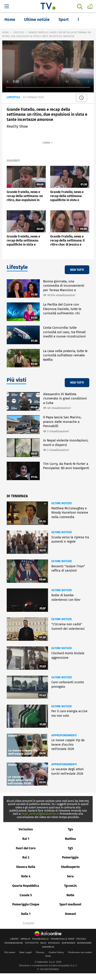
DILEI (43, 943)
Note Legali (25, 952)
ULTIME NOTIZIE (61, 503)
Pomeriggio (70, 857)
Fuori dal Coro (25, 848)
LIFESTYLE (18, 32)
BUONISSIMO (84, 943)
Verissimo (26, 829)
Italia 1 (26, 914)
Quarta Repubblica (25, 886)
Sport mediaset (70, 904)
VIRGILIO (25, 939)
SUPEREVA (48, 947)
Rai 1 (25, 839)
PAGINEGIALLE (40, 939)
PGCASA (81, 939)
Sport (63, 19)
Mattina (70, 839)
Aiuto (48, 956)
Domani (70, 914)
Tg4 (70, 829)
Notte (70, 895)
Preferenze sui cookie (80, 952)
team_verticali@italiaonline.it (40, 813)
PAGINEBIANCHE (13, 943)
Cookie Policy (56, 952)
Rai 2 (25, 857)
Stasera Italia (25, 867)
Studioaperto (70, 867)
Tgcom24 (70, 886)
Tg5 (70, 848)
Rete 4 (25, 876)
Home (9, 19)
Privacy (40, 952)
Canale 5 (26, 895)
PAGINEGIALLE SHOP (63, 939)
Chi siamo (9, 952)
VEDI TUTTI (77, 269)
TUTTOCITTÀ (32, 943)
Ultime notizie (37, 19)
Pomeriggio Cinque (25, 904)
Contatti (28, 923)
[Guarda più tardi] (81, 98)
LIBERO (14, 939)
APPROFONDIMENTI (64, 735)
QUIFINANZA (68, 943)
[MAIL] (90, 6)
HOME (5, 32)
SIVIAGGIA (54, 943)
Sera (70, 876)
